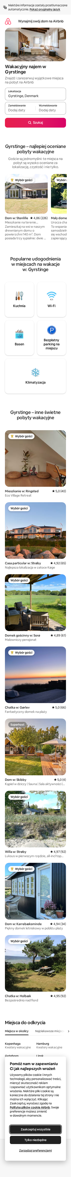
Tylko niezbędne (35, 1140)
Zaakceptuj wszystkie (35, 1129)
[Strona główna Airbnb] (8, 21)
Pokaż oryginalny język (45, 9)
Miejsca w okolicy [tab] (17, 1031)
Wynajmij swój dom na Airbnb (41, 21)
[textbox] (20, 110)
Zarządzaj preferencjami (35, 1150)
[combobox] (35, 95)
